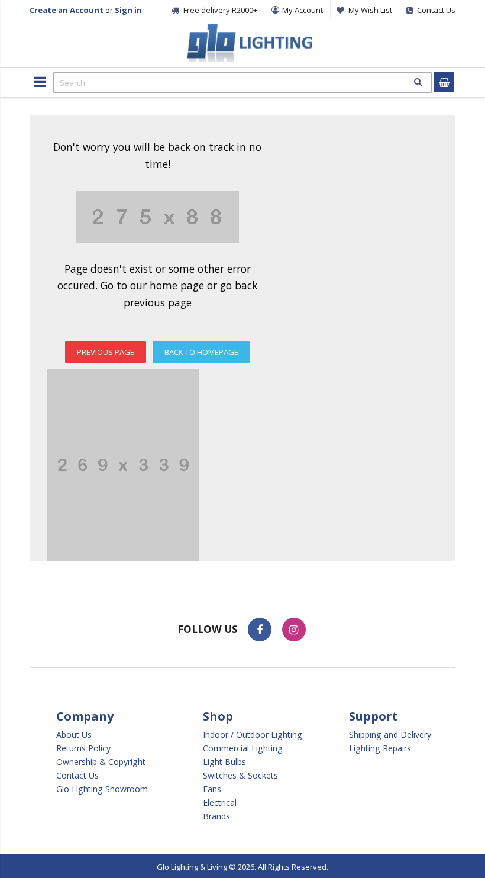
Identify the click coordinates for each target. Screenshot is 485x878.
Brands (216, 816)
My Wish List (370, 10)
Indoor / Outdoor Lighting (252, 734)
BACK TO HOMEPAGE (201, 352)
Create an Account (67, 10)
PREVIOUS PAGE (105, 352)
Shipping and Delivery (390, 734)
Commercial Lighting (243, 748)
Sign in (128, 10)
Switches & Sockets (240, 775)
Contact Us (77, 775)
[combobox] (242, 82)
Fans (212, 789)
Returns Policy (83, 748)
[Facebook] (259, 629)
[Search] (418, 82)
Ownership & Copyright (101, 762)
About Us (74, 734)
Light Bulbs (224, 762)
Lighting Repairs (380, 748)
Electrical (220, 803)
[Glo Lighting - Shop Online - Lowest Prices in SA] (248, 29)
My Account (302, 10)
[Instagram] (294, 629)
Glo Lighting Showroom (102, 789)
